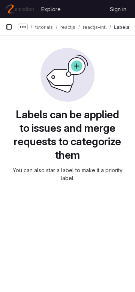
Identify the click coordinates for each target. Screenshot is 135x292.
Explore (51, 9)
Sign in (118, 9)
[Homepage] (19, 9)
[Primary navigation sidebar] (9, 27)
